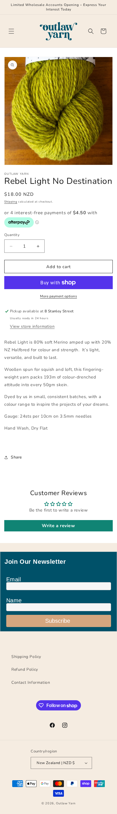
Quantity (12, 234)
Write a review (58, 526)
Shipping (10, 202)
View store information (32, 326)
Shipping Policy (26, 656)
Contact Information (30, 682)
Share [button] (16, 457)
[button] (11, 31)
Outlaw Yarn (66, 803)
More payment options (58, 296)
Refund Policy (24, 669)
